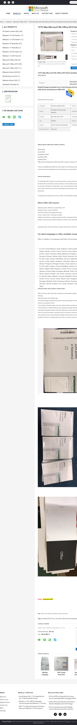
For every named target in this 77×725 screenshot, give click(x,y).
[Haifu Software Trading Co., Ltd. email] (5, 117)
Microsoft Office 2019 (20, 22)
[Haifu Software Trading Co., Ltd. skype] (21, 117)
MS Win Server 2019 (10, 76)
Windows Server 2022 (10, 80)
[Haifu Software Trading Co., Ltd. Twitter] (9, 2)
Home (8, 13)
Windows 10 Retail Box (11, 44)
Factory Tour (47, 13)
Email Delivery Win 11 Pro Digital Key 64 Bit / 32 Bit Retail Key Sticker (31, 697)
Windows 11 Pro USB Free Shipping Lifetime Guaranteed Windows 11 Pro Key (32, 702)
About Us (35, 13)
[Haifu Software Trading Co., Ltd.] (38, 9)
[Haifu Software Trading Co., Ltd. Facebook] (5, 2)
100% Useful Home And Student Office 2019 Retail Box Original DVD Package (61, 674)
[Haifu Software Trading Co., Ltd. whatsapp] (10, 117)
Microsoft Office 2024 (10, 60)
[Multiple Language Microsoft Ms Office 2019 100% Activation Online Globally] (45, 664)
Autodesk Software (9, 84)
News (2, 708)
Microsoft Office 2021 (10, 68)
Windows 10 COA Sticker (11, 35)
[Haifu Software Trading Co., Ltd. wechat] (15, 117)
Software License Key (10, 31)
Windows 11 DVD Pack (11, 56)
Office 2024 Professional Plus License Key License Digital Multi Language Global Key (62, 698)
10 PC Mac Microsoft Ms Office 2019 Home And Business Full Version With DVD (52, 64)
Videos (26, 13)
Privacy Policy (6, 721)
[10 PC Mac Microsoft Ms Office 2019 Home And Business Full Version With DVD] (52, 42)
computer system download (60, 613)
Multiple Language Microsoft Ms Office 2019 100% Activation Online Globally (45, 674)
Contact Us (3, 705)
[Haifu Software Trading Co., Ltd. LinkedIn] (13, 2)
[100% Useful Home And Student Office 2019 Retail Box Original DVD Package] (61, 664)
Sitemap (3, 711)
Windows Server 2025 (10, 72)
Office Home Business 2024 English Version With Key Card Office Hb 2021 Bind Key (61, 708)
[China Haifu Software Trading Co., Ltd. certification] (8, 98)
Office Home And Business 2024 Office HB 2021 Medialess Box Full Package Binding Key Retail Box (62, 703)
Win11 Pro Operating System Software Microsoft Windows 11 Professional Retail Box (31, 708)
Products (17, 13)
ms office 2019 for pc (48, 618)
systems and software (46, 613)
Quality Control (61, 13)
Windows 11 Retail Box (11, 48)
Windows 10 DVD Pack (11, 52)
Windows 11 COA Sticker (11, 39)
